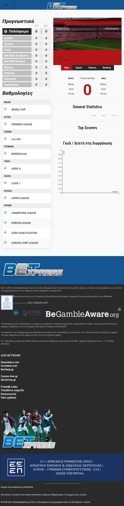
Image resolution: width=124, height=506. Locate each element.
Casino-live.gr (9, 376)
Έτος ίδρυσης (63, 60)
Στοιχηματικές (72, 495)
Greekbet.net (9, 365)
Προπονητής (63, 28)
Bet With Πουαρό (14, 61)
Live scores (26, 495)
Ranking (107, 67)
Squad (79, 67)
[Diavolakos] (33, 270)
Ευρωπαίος (11, 84)
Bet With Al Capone (16, 55)
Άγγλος (9, 67)
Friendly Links (9, 386)
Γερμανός (10, 79)
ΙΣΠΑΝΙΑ (8, 131)
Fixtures (92, 67)
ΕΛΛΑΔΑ (8, 191)
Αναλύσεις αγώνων (41, 495)
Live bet (15, 495)
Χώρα (60, 57)
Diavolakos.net (10, 362)
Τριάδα (8, 44)
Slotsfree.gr (8, 379)
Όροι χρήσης (8, 397)
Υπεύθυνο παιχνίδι (12, 390)
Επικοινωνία (8, 394)
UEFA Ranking (111, 28)
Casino (83, 495)
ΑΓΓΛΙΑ (7, 117)
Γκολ (7, 49)
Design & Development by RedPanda (17, 487)
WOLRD (7, 102)
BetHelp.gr (7, 369)
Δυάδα (8, 38)
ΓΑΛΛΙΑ (7, 176)
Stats (66, 67)
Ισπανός (9, 73)
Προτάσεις (6, 495)
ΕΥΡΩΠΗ (7, 205)
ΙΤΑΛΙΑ (7, 161)
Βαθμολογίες (57, 495)
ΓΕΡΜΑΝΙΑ (9, 146)
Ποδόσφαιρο (19, 31)
